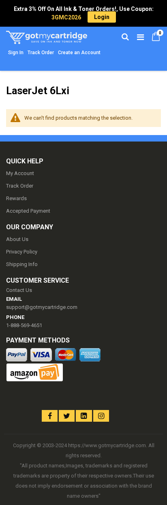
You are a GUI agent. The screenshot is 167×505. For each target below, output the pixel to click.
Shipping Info (22, 264)
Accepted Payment (28, 211)
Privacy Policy (21, 252)
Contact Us (19, 290)
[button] (21, 409)
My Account (20, 173)
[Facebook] (50, 416)
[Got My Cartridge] (45, 36)
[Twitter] (67, 416)
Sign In (16, 52)
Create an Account (79, 52)
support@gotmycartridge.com (41, 307)
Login (101, 17)
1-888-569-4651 (24, 325)
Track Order (41, 52)
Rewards (16, 198)
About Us (17, 239)
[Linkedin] (84, 416)
